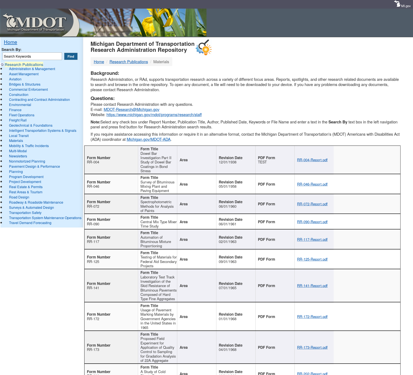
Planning (16, 171)
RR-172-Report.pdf (312, 316)
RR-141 (93, 287)
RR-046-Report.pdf (312, 184)
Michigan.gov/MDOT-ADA (149, 139)
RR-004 (93, 161)
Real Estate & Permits (26, 186)
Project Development (25, 181)
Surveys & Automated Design (31, 207)
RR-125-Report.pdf (312, 259)
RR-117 (93, 241)
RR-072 (93, 206)
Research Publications (24, 64)
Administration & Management (32, 68)
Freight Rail (18, 120)
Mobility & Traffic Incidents (29, 145)
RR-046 (93, 186)
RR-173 (93, 349)
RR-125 (93, 261)
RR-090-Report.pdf (312, 221)
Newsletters (18, 156)
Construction (18, 94)
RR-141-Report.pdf (312, 285)
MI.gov (406, 5)
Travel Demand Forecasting (30, 222)
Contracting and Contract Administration (39, 99)
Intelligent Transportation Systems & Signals (42, 130)
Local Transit (19, 135)
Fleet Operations (21, 114)
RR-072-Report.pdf (312, 203)
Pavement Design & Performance (34, 166)
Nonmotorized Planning (27, 161)
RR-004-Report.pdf (312, 159)
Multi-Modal (18, 150)
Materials (16, 140)
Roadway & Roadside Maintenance (36, 202)
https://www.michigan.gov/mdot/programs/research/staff (154, 114)
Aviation (15, 79)
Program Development (26, 176)
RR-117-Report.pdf (312, 239)
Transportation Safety (25, 212)
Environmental (20, 104)
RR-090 (93, 223)
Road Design (19, 197)
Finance (15, 109)
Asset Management (24, 73)
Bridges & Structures (24, 84)
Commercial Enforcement (28, 89)
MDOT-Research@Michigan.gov (131, 109)
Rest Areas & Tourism (25, 191)
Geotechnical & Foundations (30, 125)
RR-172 (93, 318)
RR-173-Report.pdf (312, 347)
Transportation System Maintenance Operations (45, 217)
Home (10, 41)
